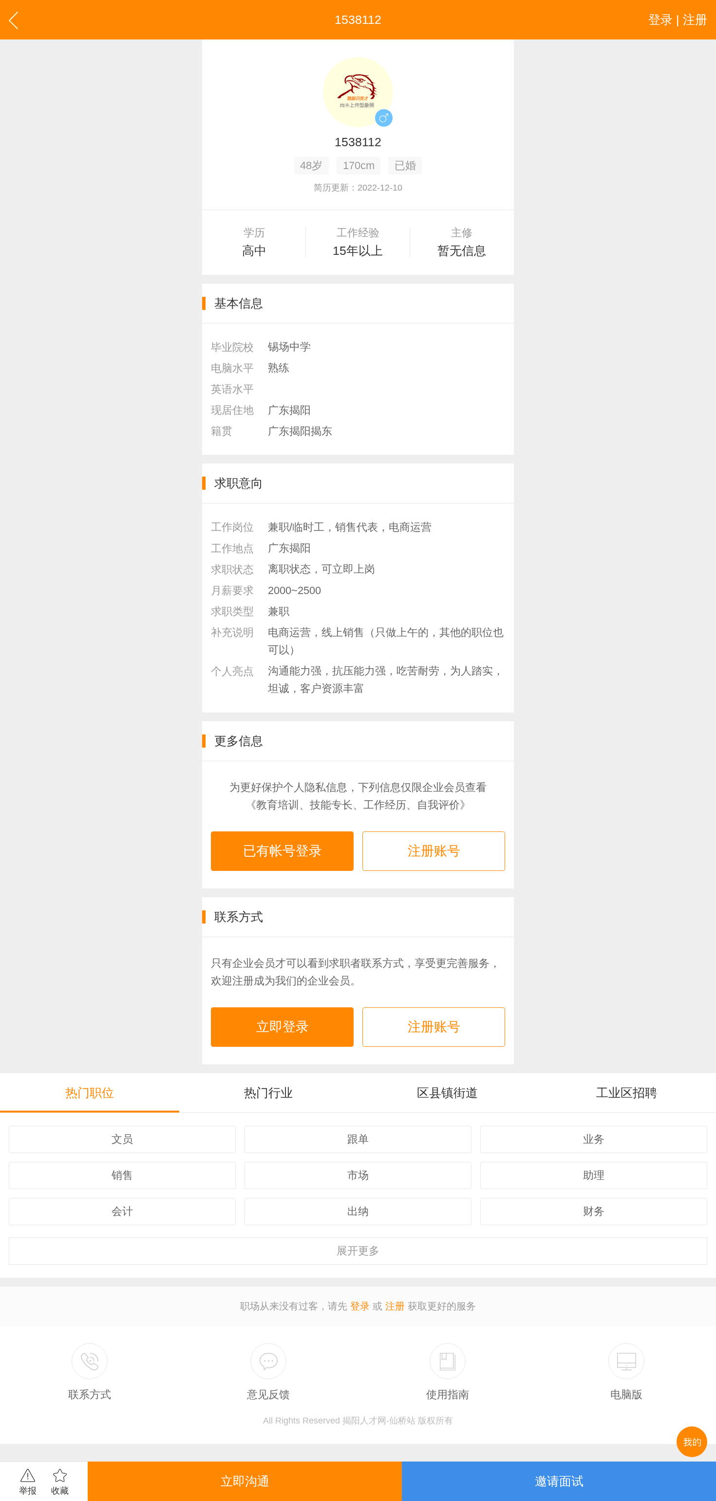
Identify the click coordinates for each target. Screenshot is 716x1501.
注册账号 (434, 851)
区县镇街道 (447, 1092)
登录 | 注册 (677, 19)
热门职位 (89, 1092)
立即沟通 (245, 1481)
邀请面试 (559, 1481)
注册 (395, 1306)
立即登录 (282, 1027)
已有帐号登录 (282, 851)
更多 (358, 1251)
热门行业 (268, 1092)
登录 (360, 1306)
